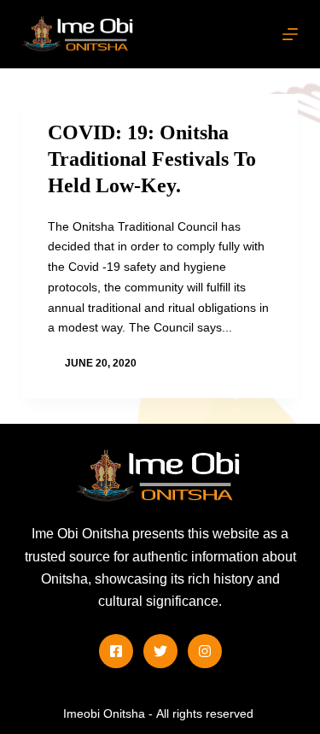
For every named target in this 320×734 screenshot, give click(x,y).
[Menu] (290, 34)
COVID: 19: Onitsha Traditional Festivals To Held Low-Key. (152, 159)
